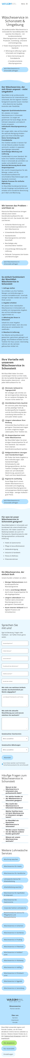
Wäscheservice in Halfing (13, 967)
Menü (23, 4)
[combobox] (15, 739)
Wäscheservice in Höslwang (13, 960)
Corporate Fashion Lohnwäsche (15, 908)
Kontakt (15, 1022)
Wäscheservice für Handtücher (14, 873)
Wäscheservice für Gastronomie (10, 901)
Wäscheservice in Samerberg (14, 988)
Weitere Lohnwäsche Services (15, 851)
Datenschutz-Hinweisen (12, 1036)
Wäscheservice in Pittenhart (13, 947)
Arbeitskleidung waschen (12, 887)
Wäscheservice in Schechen (13, 926)
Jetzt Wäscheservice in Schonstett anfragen (11, 69)
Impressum (5, 1038)
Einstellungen (8, 1054)
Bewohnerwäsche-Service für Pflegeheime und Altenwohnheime (14, 914)
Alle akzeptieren (9, 1043)
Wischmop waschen (11, 859)
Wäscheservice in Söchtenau (14, 933)
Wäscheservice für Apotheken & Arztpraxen (14, 894)
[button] (15, 790)
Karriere (15, 1018)
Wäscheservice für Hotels (13, 866)
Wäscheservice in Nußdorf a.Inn (13, 953)
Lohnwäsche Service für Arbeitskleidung (12, 880)
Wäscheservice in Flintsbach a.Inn (14, 974)
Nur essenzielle (9, 1049)
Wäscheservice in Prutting (13, 940)
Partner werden (15, 1009)
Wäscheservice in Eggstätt (13, 981)
